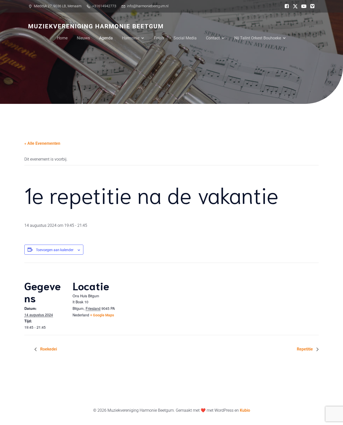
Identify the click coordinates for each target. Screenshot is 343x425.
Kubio (245, 410)
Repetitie (305, 349)
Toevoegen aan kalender (55, 250)
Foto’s (159, 38)
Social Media (185, 38)
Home (62, 38)
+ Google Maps (102, 315)
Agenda (106, 38)
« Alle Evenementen (42, 143)
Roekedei (48, 349)
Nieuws (83, 38)
